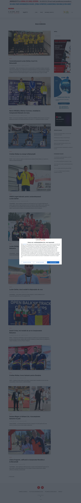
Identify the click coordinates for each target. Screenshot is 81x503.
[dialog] (40, 252)
